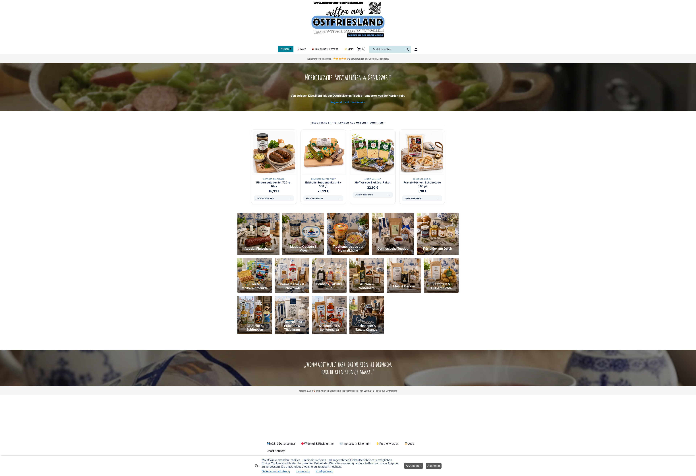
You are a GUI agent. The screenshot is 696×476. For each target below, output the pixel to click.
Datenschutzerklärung (276, 471)
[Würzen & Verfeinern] (366, 269)
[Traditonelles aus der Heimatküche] (348, 228)
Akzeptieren (413, 465)
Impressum (303, 471)
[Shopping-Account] (416, 49)
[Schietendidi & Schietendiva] (329, 307)
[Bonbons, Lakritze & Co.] (329, 269)
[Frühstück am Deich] (438, 228)
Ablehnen (433, 465)
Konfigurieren (324, 471)
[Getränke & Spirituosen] (254, 307)
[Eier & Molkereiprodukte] (254, 269)
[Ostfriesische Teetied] (393, 228)
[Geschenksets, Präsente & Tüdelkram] (292, 307)
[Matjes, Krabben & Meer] (303, 228)
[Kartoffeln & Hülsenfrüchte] (441, 269)
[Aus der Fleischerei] (258, 228)
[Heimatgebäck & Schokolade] (292, 269)
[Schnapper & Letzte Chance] (366, 307)
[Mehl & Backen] (404, 269)
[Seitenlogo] (348, 22)
